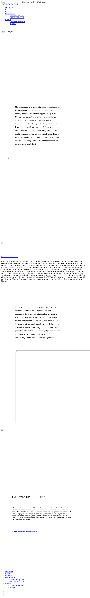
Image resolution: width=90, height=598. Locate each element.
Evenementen (10, 578)
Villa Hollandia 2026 (17, 581)
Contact (8, 583)
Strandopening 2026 (17, 580)
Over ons (8, 576)
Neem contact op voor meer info (9, 257)
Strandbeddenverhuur (17, 585)
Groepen (8, 574)
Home (3, 32)
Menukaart (9, 572)
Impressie (13, 587)
